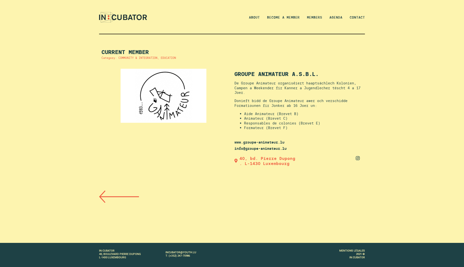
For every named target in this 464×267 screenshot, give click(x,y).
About (254, 17)
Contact (357, 17)
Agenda (335, 17)
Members (314, 17)
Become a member (283, 17)
